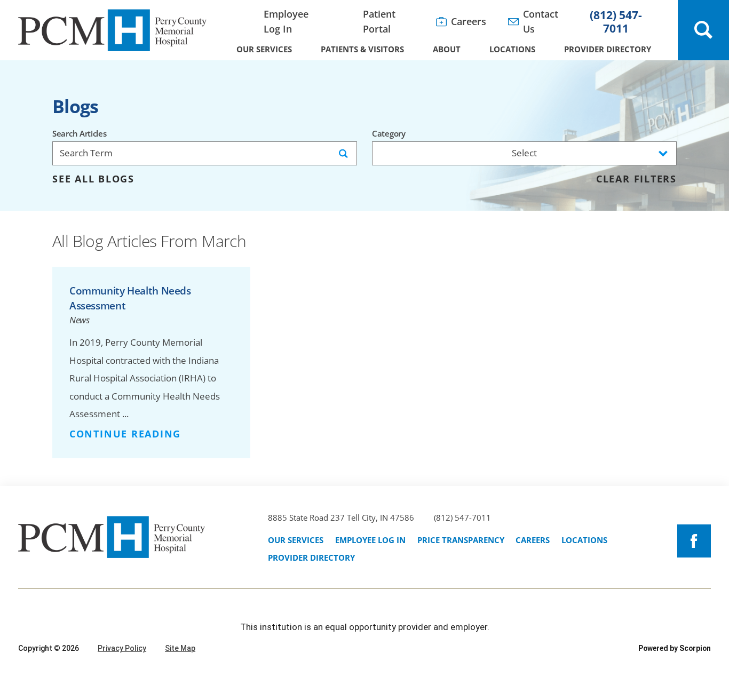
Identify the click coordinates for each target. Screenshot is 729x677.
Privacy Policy (122, 648)
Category (389, 134)
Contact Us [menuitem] (540, 21)
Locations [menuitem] (512, 49)
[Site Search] (703, 30)
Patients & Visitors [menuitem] (362, 49)
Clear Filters (636, 179)
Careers (533, 540)
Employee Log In (370, 540)
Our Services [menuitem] (264, 49)
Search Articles (79, 134)
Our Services (295, 540)
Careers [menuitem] (468, 21)
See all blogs (93, 179)
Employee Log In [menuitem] (286, 21)
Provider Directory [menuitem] (607, 49)
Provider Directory (311, 557)
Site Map (180, 648)
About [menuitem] (447, 49)
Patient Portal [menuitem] (379, 21)
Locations (584, 540)
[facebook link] (694, 541)
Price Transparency (460, 540)
